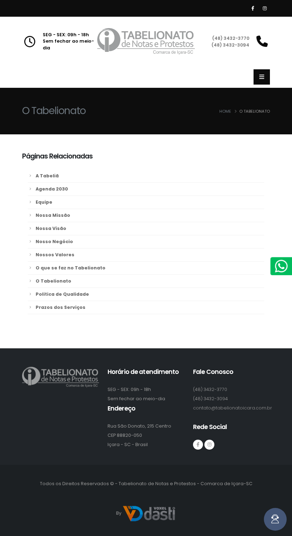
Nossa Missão (53, 215)
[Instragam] (209, 445)
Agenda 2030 (52, 189)
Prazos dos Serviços (60, 307)
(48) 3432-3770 (230, 38)
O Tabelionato (53, 281)
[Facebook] (253, 9)
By (119, 513)
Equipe (44, 202)
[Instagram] (265, 9)
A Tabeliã (47, 176)
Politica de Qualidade (62, 294)
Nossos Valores (55, 255)
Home (225, 111)
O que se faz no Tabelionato (70, 268)
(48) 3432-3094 (230, 45)
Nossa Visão (51, 228)
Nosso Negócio (54, 241)
